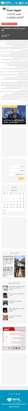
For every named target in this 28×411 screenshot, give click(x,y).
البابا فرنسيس (13, 106)
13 (14, 201)
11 (7, 201)
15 (20, 201)
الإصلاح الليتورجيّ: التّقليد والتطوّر (15, 301)
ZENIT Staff (4, 36)
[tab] (8, 329)
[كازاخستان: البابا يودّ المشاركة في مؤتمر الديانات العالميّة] (14, 114)
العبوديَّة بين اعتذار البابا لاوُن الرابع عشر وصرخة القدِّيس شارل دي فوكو (17, 287)
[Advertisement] (14, 142)
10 (4, 201)
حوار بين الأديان (6, 106)
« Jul (4, 213)
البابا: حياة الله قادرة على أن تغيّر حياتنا (16, 293)
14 (17, 201)
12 (10, 201)
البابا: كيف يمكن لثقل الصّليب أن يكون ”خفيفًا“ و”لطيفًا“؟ (16, 309)
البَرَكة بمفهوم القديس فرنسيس (15, 315)
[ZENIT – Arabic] (8, 3)
